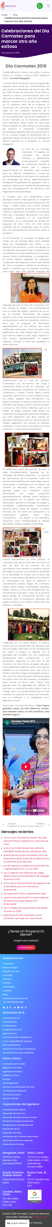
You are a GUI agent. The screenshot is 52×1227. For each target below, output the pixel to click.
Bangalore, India (13, 1153)
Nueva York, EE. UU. (37, 1174)
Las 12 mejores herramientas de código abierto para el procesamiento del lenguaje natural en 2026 (26, 876)
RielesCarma (39, 1216)
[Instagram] (26, 1007)
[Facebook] (10, 1007)
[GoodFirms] (7, 1007)
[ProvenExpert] (18, 1007)
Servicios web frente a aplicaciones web (24, 893)
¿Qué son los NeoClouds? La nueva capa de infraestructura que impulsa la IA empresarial (26, 901)
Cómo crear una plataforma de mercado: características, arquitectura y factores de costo (25, 841)
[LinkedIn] (15, 1007)
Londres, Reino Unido (12, 1193)
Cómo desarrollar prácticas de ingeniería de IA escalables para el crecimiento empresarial (26, 886)
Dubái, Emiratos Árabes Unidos (13, 1174)
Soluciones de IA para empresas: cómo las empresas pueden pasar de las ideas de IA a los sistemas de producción (26, 858)
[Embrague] (4, 1007)
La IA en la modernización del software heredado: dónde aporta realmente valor (25, 850)
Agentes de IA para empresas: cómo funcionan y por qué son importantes (22, 917)
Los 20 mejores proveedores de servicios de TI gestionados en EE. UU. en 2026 (26, 867)
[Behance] (22, 1007)
